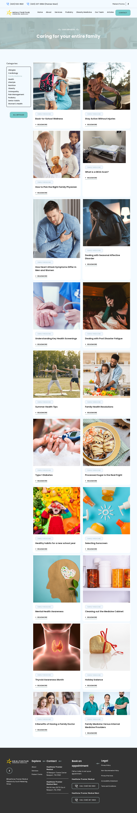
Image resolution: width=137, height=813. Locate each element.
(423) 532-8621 (16, 4)
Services (58, 12)
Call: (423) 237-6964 (88, 800)
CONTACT (123, 13)
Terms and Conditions (108, 786)
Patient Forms (37, 774)
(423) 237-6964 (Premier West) (44, 4)
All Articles (18, 115)
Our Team (99, 12)
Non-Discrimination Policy (110, 770)
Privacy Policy (106, 765)
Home (40, 12)
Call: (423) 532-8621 (87, 786)
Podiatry (69, 12)
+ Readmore (41, 124)
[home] (18, 13)
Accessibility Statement (109, 781)
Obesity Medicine (84, 12)
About (48, 12)
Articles (110, 12)
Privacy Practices (107, 776)
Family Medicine (44, 114)
